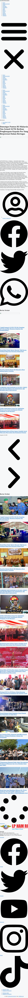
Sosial (4, 12)
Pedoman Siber (6, 989)
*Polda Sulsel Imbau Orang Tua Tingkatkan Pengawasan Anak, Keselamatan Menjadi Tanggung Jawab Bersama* (12, 410)
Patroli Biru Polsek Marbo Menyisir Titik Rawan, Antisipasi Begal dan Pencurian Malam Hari (13, 350)
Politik (4, 5)
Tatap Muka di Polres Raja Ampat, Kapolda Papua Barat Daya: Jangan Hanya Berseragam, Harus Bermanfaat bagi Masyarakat (14, 671)
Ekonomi (4, 6)
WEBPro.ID (21, 996)
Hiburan (4, 14)
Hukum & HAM (6, 3)
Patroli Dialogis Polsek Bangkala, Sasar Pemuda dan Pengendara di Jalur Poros (13, 714)
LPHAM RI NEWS (12, 996)
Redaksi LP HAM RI (7, 990)
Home (4, 2)
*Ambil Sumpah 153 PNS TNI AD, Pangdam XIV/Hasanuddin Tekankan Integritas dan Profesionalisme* (12, 329)
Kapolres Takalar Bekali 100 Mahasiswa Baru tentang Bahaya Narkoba (12, 370)
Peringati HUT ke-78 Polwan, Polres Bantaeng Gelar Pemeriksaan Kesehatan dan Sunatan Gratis (13, 692)
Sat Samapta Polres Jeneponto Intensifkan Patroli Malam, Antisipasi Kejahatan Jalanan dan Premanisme (13, 736)
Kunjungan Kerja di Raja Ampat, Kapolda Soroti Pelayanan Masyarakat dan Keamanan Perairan (13, 432)
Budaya (4, 10)
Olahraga (4, 15)
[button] (14, 45)
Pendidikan (5, 7)
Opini (4, 8)
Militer (4, 123)
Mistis (4, 9)
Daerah (4, 13)
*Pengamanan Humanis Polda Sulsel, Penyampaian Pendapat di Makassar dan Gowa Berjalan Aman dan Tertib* (14, 764)
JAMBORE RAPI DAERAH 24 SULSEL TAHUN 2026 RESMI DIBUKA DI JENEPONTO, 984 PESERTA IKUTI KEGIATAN (13, 389)
